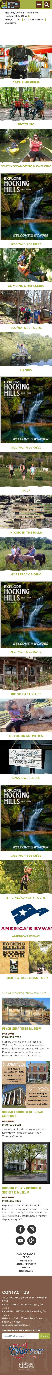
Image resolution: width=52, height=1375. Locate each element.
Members (26, 1260)
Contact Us (15, 1292)
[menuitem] (10, 4)
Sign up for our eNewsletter (21, 1330)
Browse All (35, 993)
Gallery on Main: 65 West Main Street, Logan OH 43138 (22, 1320)
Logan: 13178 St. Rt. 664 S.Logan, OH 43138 (22, 1306)
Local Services (26, 1264)
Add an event (26, 1253)
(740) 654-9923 (11, 1125)
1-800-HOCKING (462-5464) (18, 1297)
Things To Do (12, 19)
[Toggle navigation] (39, 4)
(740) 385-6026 (11, 1201)
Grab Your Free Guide (26, 244)
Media (26, 1267)
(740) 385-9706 (11, 1037)
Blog (26, 1257)
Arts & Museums (33, 19)
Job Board (26, 1271)
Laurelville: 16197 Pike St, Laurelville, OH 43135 (24, 1313)
